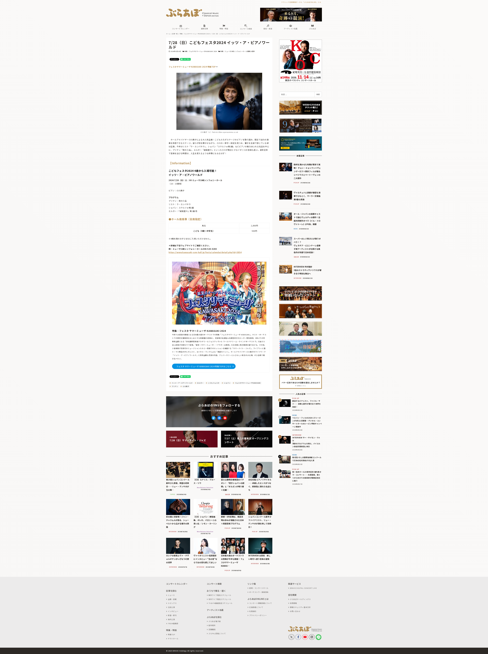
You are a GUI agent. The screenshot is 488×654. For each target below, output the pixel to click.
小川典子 (185, 386)
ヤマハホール (173, 638)
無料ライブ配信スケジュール (220, 595)
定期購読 (212, 629)
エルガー (200, 383)
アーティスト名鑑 (215, 609)
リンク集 (251, 583)
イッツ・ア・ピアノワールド (182, 383)
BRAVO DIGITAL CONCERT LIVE (303, 588)
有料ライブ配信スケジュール (220, 599)
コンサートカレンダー (176, 583)
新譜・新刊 (172, 615)
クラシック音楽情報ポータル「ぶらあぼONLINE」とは (301, 2)
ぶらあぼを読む (214, 617)
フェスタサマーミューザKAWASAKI (247, 383)
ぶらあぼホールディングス (300, 599)
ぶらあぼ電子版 (215, 621)
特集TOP (171, 634)
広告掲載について (256, 607)
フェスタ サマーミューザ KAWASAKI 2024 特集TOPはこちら (203, 366)
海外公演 (171, 619)
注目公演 (171, 607)
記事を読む (171, 590)
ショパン (227, 383)
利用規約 (252, 611)
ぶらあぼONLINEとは (258, 598)
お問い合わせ (295, 611)
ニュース (171, 595)
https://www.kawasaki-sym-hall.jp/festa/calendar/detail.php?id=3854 (205, 252)
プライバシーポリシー (258, 615)
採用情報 (293, 603)
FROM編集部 (173, 623)
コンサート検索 (214, 583)
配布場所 (212, 625)
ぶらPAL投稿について (217, 633)
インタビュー (173, 611)
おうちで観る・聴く (216, 590)
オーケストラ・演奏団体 (258, 592)
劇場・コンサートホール (258, 588)
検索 (318, 94)
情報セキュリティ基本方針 (300, 607)
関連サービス (294, 583)
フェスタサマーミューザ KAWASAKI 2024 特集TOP (192, 66)
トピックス (172, 603)
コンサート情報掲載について (260, 603)
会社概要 (292, 594)
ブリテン (174, 386)
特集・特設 (171, 630)
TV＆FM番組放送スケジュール (220, 603)
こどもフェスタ (213, 383)
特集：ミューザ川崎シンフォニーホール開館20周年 (237, 51)
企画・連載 (172, 599)
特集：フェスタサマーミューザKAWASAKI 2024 (201, 51)
